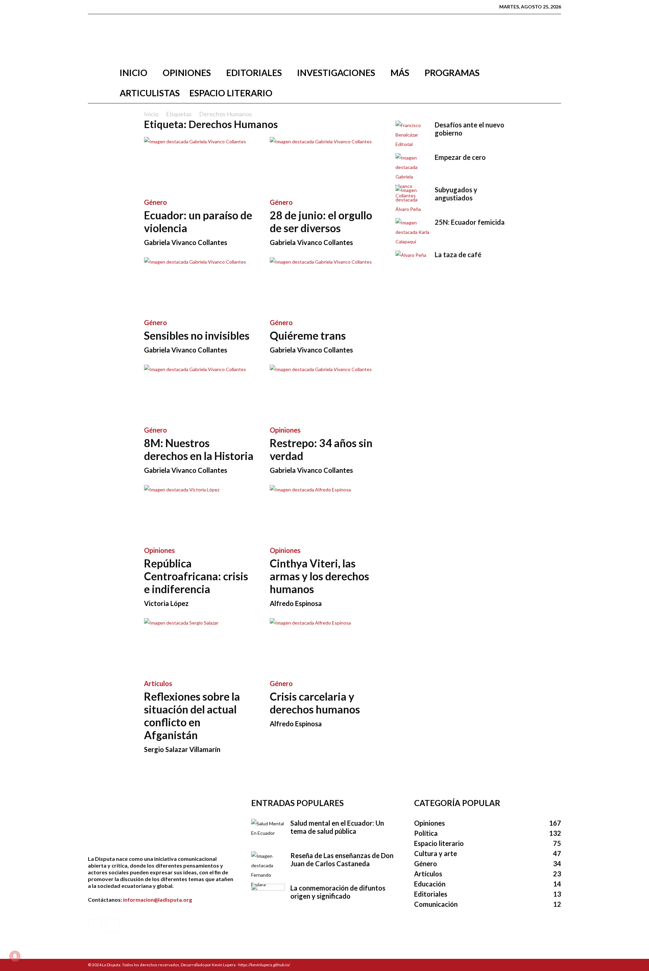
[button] (553, 73)
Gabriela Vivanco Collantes (185, 242)
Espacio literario (230, 93)
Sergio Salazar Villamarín (182, 749)
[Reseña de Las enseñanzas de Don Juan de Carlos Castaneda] (268, 870)
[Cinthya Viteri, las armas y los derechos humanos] (324, 512)
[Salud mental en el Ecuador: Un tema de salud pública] (268, 831)
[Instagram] (104, 7)
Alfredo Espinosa (296, 603)
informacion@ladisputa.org (157, 899)
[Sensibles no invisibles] (199, 284)
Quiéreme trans (308, 335)
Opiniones (187, 72)
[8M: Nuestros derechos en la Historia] (199, 392)
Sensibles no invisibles (196, 335)
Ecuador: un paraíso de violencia (198, 222)
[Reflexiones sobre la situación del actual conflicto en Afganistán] (199, 645)
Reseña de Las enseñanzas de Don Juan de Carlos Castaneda (341, 859)
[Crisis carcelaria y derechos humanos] (324, 645)
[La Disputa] (324, 38)
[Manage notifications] (14, 956)
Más (399, 72)
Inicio (133, 72)
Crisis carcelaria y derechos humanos (315, 703)
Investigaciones (336, 72)
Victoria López (166, 603)
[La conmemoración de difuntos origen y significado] (268, 895)
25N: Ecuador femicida (470, 222)
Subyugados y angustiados (456, 194)
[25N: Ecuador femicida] (412, 232)
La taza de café (458, 254)
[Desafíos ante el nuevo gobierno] (412, 135)
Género (155, 202)
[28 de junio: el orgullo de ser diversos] (324, 164)
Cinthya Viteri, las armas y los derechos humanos (319, 576)
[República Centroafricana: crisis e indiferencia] (199, 512)
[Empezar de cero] (412, 176)
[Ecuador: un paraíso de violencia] (199, 164)
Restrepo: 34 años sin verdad (321, 449)
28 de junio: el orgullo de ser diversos (321, 222)
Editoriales (254, 72)
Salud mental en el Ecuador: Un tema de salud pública (337, 827)
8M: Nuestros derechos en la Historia (199, 449)
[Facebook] (93, 7)
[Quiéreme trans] (324, 284)
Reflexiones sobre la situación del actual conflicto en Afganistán (192, 716)
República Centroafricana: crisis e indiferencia (196, 576)
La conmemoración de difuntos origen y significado (337, 892)
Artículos (158, 683)
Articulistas (150, 93)
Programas (452, 72)
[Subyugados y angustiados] (412, 200)
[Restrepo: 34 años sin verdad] (324, 392)
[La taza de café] (412, 262)
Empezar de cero (460, 157)
